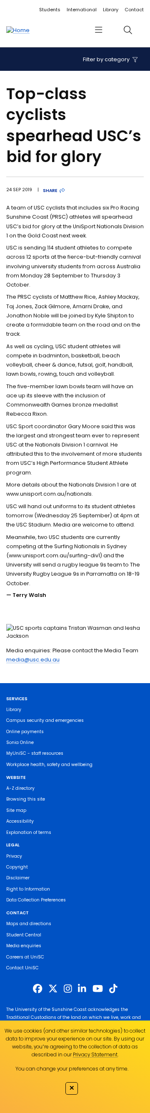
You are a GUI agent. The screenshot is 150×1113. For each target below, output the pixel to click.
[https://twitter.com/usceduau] (53, 988)
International (82, 9)
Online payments (25, 732)
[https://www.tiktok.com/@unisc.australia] (113, 988)
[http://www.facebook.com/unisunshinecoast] (37, 988)
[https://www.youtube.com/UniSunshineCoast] (97, 988)
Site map (16, 810)
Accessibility (20, 821)
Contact (134, 9)
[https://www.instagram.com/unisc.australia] (68, 988)
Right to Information (28, 889)
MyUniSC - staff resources (34, 753)
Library (110, 9)
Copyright (17, 867)
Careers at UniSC (25, 957)
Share (50, 190)
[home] (18, 30)
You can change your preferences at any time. (71, 1068)
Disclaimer (18, 878)
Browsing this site (25, 799)
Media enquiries (23, 946)
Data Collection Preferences (36, 900)
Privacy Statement (95, 1054)
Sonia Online (20, 742)
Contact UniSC (22, 968)
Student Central (23, 935)
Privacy (14, 856)
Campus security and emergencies (45, 720)
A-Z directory (20, 788)
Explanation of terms (28, 832)
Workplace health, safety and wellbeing (49, 764)
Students (49, 9)
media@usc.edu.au (33, 659)
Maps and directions (28, 924)
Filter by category (107, 59)
